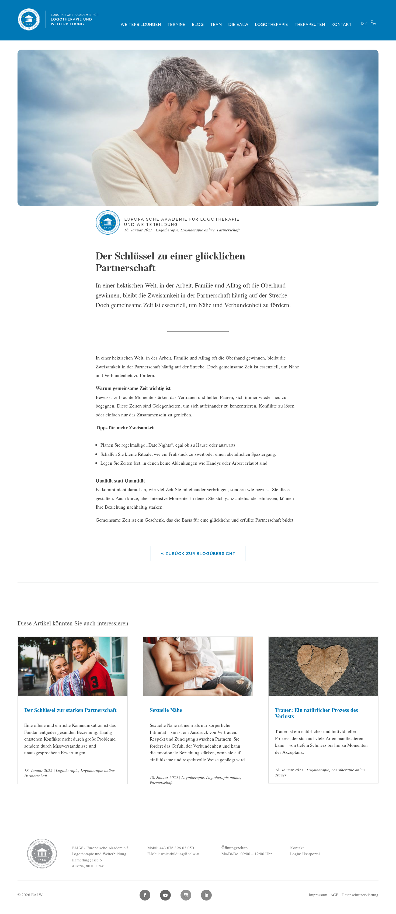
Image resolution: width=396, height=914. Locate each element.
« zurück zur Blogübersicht (198, 553)
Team (216, 24)
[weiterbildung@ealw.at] (364, 23)
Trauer (280, 775)
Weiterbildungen (141, 24)
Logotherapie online (197, 229)
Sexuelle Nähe (166, 710)
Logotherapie (271, 24)
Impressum (318, 894)
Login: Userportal (305, 853)
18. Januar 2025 (138, 229)
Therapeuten (309, 24)
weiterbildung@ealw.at (180, 853)
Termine (176, 24)
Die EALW (238, 24)
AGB (334, 894)
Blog (198, 24)
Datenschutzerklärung (360, 894)
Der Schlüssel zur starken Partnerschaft (70, 710)
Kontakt (341, 24)
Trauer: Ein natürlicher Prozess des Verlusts (316, 713)
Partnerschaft (228, 229)
